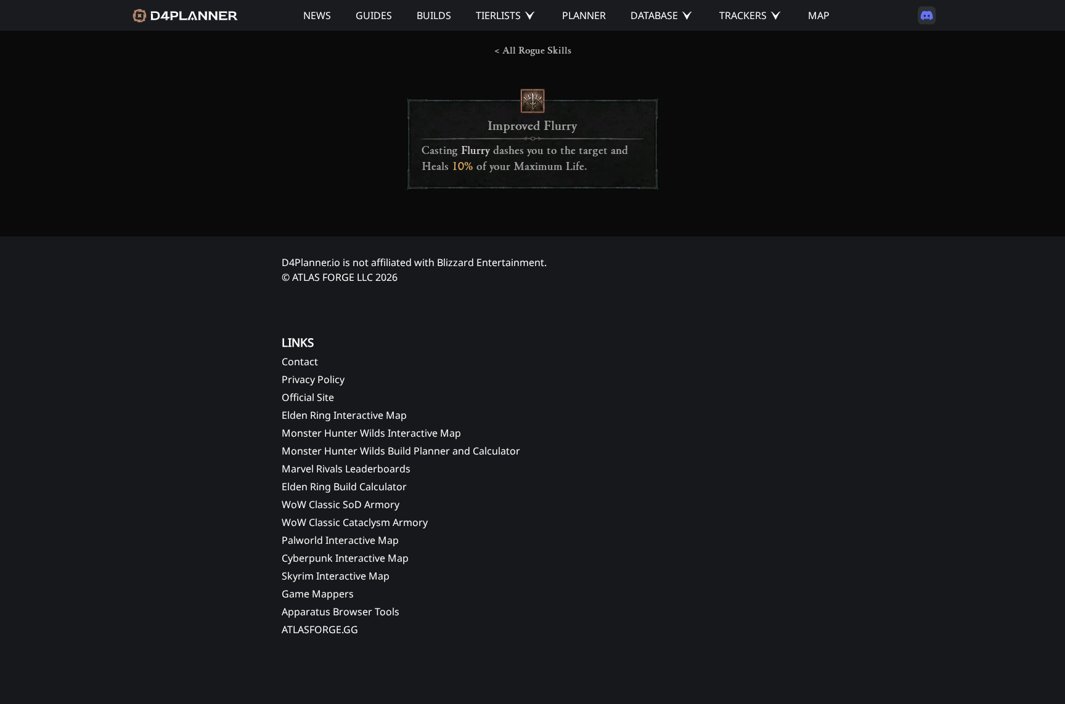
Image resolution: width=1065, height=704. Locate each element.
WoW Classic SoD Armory (340, 504)
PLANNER (584, 15)
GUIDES (374, 15)
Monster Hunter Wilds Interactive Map (371, 433)
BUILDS (434, 15)
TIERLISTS (498, 15)
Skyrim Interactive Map (336, 576)
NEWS (317, 15)
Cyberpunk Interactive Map (345, 558)
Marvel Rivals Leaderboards (346, 468)
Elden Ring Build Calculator (344, 486)
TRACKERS (743, 15)
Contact (300, 361)
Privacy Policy (313, 379)
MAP (819, 15)
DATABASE (654, 15)
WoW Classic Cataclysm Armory (355, 522)
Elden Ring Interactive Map (344, 415)
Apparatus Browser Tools (340, 611)
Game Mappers (318, 594)
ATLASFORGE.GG (320, 629)
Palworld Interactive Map (340, 540)
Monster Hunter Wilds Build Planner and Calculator (401, 451)
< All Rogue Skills (532, 50)
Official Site (308, 397)
